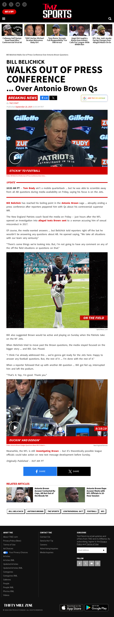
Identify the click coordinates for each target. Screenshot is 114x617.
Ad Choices (8, 548)
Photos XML (8, 591)
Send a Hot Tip (46, 541)
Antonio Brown (35, 511)
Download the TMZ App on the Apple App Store (71, 607)
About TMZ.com (10, 537)
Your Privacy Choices (18, 552)
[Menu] (4, 18)
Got (9, 11)
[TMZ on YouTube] (91, 563)
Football (92, 511)
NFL (102, 511)
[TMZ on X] (11, 4)
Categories (8, 572)
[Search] (110, 18)
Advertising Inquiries (49, 548)
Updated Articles (10, 564)
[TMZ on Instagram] (24, 4)
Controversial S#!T (73, 511)
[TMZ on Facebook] (4, 4)
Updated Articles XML (13, 568)
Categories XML (10, 576)
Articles (6, 556)
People (6, 583)
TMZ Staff (13, 103)
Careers (43, 545)
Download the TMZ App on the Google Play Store (96, 607)
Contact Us (45, 537)
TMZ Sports (53, 511)
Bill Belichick (15, 511)
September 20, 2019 (23, 106)
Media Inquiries (46, 552)
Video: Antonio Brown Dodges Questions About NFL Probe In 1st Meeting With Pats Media (26, 445)
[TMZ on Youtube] (18, 4)
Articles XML (8, 560)
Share (42, 471)
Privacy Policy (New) (12, 541)
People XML (8, 587)
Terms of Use (9, 545)
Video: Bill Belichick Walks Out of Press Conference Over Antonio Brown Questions (26, 176)
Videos (6, 595)
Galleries (7, 580)
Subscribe (104, 550)
